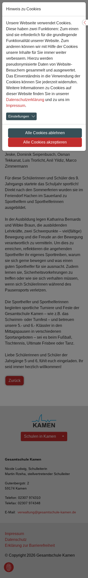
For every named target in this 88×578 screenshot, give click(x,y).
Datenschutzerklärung (25, 100)
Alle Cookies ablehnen (45, 133)
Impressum (15, 105)
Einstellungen (18, 116)
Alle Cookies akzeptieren (45, 142)
